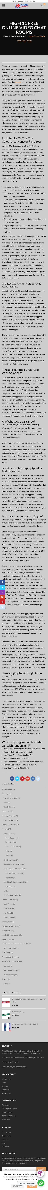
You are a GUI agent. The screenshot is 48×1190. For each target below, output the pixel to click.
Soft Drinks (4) (9, 807)
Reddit (38, 778)
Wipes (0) (9, 855)
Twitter (17, 778)
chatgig (18, 82)
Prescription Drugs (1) (10, 957)
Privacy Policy (7, 1112)
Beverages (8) (7, 794)
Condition (5, 1139)
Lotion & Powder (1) (13, 847)
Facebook (12, 778)
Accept (32, 1186)
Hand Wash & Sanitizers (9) (14, 864)
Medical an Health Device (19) (15, 869)
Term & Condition (9, 1116)
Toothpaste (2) (9, 917)
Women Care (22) (10, 975)
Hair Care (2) (8, 913)
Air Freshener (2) (8, 789)
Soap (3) (9, 851)
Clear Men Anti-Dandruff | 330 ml (25, 1024)
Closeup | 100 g (18, 1012)
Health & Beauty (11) (10, 900)
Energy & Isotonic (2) (12, 798)
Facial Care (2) (9, 908)
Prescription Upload (9, 1108)
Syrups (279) (10, 886)
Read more (17, 1186)
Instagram (2, 592)
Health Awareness (18, 36)
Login (4, 1083)
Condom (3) (8, 966)
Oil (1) (6, 891)
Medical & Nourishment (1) (12, 935)
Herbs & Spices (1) (11, 820)
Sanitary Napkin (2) (11, 948)
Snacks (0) (6, 979)
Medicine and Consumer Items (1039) (16, 944)
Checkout (5, 1090)
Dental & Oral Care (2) (10, 825)
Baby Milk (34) (11, 842)
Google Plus (27, 778)
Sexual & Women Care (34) (12, 961)
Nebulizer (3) (10, 878)
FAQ (3, 1143)
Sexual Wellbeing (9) (11, 970)
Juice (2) (7, 803)
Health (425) (6, 829)
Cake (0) (7, 983)
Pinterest (22, 778)
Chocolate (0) (7, 811)
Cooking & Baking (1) (10, 816)
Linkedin (33, 778)
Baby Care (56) (9, 833)
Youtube (2, 601)
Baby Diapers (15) (12, 838)
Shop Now (6, 1119)
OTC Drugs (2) (7, 953)
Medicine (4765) (8, 939)
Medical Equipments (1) (14, 873)
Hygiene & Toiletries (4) (11, 926)
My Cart (5, 1086)
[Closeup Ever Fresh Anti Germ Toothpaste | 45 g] (6, 1002)
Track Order (6, 1093)
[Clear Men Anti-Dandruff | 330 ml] (6, 1027)
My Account (6, 1079)
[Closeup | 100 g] (6, 1014)
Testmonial (6, 1136)
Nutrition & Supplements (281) (15, 882)
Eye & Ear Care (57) (11, 860)
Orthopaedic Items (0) (12, 895)
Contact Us (6, 1132)
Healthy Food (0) (8, 922)
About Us (5, 1105)
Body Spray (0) (9, 904)
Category (5, 1146)
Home (5, 36)
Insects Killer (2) (8, 930)
